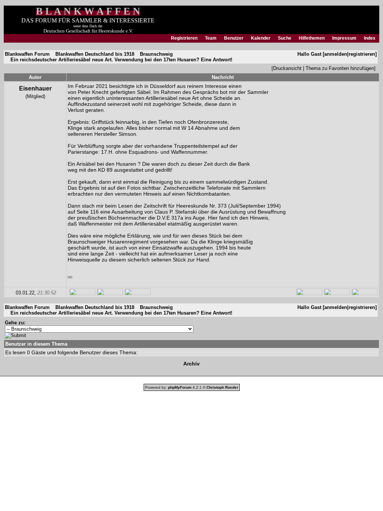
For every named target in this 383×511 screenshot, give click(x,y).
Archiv (191, 364)
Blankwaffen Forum (27, 54)
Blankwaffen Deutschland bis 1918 (94, 54)
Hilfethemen (312, 38)
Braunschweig (156, 54)
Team (211, 38)
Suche (284, 38)
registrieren (362, 54)
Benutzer (233, 38)
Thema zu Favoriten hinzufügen (340, 68)
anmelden (335, 54)
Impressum (344, 38)
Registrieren (184, 38)
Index (370, 38)
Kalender (260, 38)
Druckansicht (287, 68)
